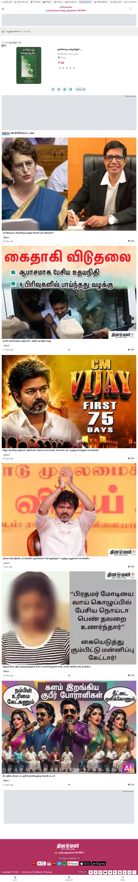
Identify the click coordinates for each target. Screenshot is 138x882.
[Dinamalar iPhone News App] (54, 863)
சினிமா (59, 2)
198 (132, 566)
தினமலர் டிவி (22, 2)
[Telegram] (110, 872)
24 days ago (8, 241)
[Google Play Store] (99, 863)
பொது (63, 57)
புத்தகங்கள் (86, 2)
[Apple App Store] (85, 863)
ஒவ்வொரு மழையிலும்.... (70, 49)
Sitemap (48, 872)
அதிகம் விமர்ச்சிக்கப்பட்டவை (18, 132)
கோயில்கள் (72, 2)
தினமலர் (8, 2)
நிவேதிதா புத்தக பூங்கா (69, 54)
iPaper (48, 2)
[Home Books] (3, 31)
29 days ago (8, 458)
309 (132, 349)
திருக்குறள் (116, 2)
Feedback (37, 872)
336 (132, 241)
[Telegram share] (70, 89)
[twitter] (96, 872)
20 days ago (8, 675)
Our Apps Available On (69, 858)
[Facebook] (91, 872)
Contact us (26, 872)
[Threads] (125, 872)
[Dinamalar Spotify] (64, 863)
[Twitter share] (58, 89)
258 (132, 458)
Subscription (101, 2)
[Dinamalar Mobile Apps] (134, 872)
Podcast (36, 2)
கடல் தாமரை (131, 2)
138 (132, 675)
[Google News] (120, 872)
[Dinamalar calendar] (49, 863)
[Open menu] (3, 8)
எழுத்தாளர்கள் (13, 31)
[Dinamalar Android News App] (34, 863)
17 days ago (8, 350)
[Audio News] (70, 349)
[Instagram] (100, 872)
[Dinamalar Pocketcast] (72, 863)
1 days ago (7, 567)
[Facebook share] (53, 89)
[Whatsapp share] (64, 89)
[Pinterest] (115, 872)
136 (132, 785)
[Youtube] (105, 872)
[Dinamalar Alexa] (59, 863)
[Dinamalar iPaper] (41, 863)
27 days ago (8, 785)
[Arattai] (129, 872)
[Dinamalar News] (69, 184)
